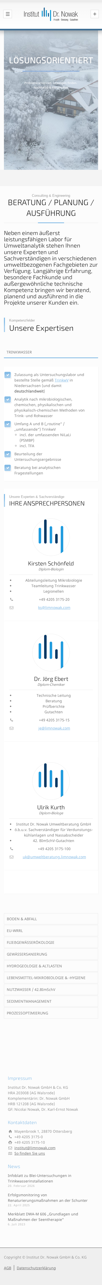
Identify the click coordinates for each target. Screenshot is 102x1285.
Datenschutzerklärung (36, 1267)
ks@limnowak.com (54, 607)
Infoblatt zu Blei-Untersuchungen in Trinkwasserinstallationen (39, 1178)
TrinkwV (62, 380)
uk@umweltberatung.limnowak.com (54, 856)
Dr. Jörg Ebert (51, 678)
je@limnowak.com (54, 728)
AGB (7, 1267)
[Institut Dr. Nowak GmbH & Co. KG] (51, 14)
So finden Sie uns (29, 1153)
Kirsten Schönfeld (51, 563)
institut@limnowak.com (34, 1147)
